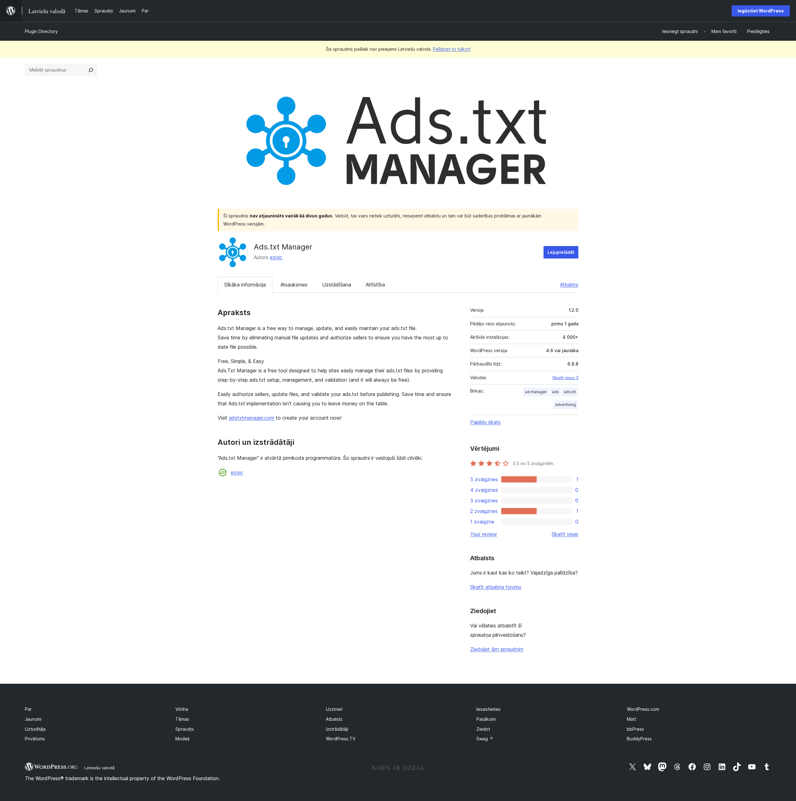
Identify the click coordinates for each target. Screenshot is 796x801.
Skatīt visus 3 (565, 377)
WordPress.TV (340, 738)
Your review (483, 534)
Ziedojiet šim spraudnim (496, 649)
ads (555, 391)
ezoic (276, 257)
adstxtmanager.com (251, 418)
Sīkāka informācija (245, 285)
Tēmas (182, 719)
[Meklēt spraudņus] (91, 70)
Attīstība (375, 285)
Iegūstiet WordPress (761, 10)
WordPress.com (643, 709)
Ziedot (483, 729)
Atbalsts (569, 285)
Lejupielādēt (561, 252)
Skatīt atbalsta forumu (495, 587)
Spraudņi (184, 729)
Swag (484, 738)
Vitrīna (181, 709)
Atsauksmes (294, 285)
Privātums (35, 738)
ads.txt (570, 391)
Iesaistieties (488, 709)
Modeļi (182, 738)
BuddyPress (639, 738)
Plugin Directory (41, 31)
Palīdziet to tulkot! (451, 49)
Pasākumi (486, 719)
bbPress (635, 729)
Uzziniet (334, 709)
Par (28, 709)
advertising (565, 404)
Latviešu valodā (99, 767)
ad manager (536, 391)
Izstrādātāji (337, 729)
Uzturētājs (35, 729)
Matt (631, 719)
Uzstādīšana (336, 285)
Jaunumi (33, 719)
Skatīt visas (565, 534)
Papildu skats (485, 422)
